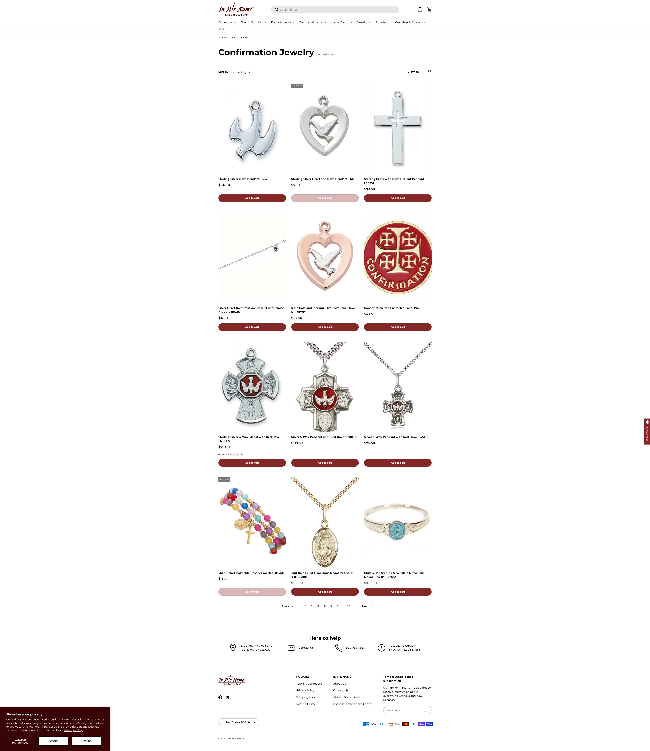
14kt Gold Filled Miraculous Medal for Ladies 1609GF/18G (322, 575)
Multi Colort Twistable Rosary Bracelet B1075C (251, 573)
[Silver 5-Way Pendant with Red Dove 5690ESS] (325, 387)
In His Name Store (235, 738)
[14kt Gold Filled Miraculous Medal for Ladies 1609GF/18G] (325, 522)
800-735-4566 (355, 647)
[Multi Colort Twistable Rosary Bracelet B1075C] (252, 522)
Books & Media (281, 22)
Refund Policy (305, 704)
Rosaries (381, 22)
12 (348, 606)
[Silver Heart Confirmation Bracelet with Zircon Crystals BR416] (252, 258)
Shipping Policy (306, 697)
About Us (339, 683)
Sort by (223, 71)
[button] (429, 9)
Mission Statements (346, 697)
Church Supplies (251, 22)
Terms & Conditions (309, 683)
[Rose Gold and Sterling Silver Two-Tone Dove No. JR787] (325, 258)
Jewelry (362, 22)
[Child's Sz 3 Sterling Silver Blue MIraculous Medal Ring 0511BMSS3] (398, 522)
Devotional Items (311, 22)
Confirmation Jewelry (239, 37)
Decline (86, 741)
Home (221, 37)
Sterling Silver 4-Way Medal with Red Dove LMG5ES (249, 439)
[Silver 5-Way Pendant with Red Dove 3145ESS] (398, 387)
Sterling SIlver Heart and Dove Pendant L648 (323, 179)
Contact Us (306, 647)
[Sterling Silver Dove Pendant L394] (252, 129)
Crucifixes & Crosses (408, 22)
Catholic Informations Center (352, 704)
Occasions (225, 22)
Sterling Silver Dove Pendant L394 (242, 179)
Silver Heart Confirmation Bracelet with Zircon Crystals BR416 (251, 310)
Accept (53, 741)
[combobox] (335, 9)
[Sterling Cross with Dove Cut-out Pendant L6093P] (398, 129)
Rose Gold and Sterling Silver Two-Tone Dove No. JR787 (323, 310)
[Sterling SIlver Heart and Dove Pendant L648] (325, 129)
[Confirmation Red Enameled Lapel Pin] (398, 258)
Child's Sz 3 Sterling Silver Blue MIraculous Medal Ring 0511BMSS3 (394, 575)
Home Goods (340, 22)
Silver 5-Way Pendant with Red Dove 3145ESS (396, 437)
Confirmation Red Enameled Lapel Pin (391, 308)
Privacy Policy (73, 730)
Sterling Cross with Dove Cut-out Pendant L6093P (394, 181)
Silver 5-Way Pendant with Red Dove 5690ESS (324, 437)
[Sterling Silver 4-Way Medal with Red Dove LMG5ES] (252, 387)
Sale (221, 29)
